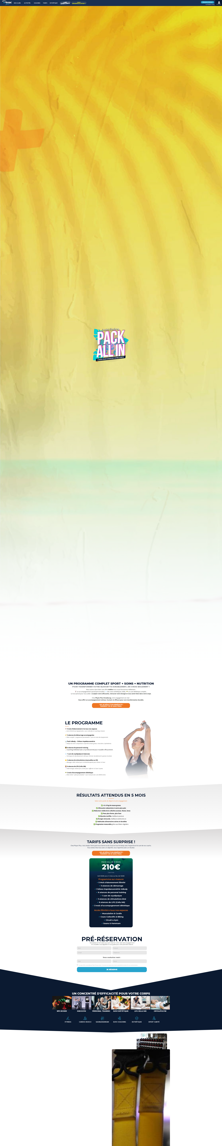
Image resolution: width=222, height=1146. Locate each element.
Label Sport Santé (65, 3)
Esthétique (53, 3)
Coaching (37, 3)
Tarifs (45, 3)
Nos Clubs (17, 3)
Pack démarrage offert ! (79, 3)
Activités (27, 3)
